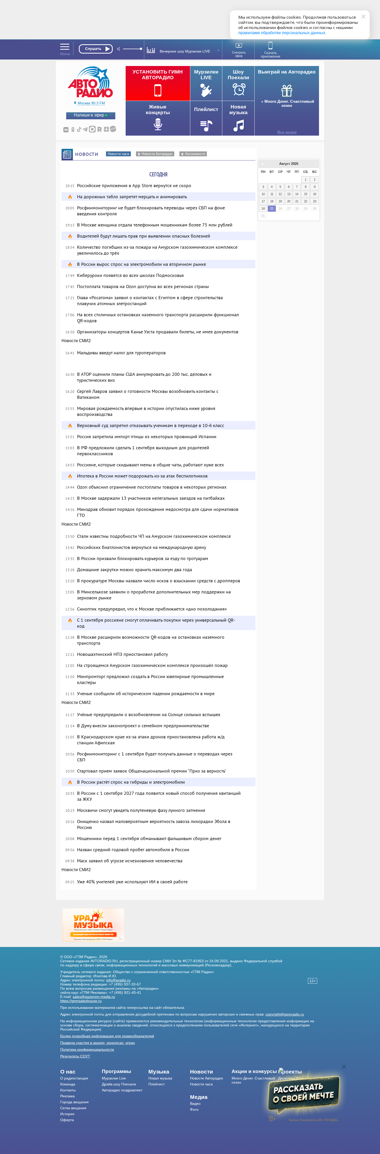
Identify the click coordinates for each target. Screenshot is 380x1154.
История (67, 1114)
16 (314, 194)
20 (288, 201)
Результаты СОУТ (75, 1056)
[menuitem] (81, 1072)
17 (263, 201)
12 (280, 194)
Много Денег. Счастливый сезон (289, 103)
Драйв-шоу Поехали (119, 1084)
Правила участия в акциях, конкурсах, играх (97, 1043)
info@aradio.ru (118, 980)
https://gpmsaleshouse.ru (81, 1001)
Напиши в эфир (89, 115)
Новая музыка (160, 1078)
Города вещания (74, 1102)
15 (305, 194)
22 (305, 201)
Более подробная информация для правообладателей (107, 1036)
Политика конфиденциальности (87, 1049)
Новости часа (118, 154)
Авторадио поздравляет (122, 1090)
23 (314, 201)
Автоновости (195, 154)
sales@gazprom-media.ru (94, 997)
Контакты (68, 1090)
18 (271, 201)
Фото (194, 1109)
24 (263, 208)
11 (271, 194)
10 (263, 194)
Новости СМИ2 (76, 341)
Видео (195, 1103)
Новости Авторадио (157, 154)
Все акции (287, 132)
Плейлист (156, 1084)
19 (280, 201)
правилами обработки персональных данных (281, 33)
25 (271, 208)
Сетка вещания (73, 1108)
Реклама (67, 1096)
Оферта (67, 1120)
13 (288, 194)
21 (296, 201)
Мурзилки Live (114, 1078)
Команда (67, 1084)
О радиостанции (74, 1078)
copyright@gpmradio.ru (284, 1014)
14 (296, 194)
